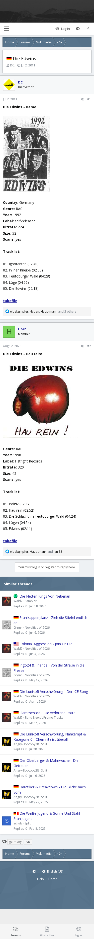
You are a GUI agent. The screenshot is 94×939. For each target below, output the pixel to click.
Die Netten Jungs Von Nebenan (45, 596)
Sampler (31, 601)
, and (36, 551)
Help (40, 879)
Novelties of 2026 (37, 627)
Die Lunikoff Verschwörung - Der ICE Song (54, 691)
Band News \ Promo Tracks (44, 717)
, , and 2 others (43, 311)
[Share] (82, 99)
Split (44, 744)
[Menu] (6, 29)
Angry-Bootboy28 (26, 744)
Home (52, 879)
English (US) (54, 871)
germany (15, 841)
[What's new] (88, 29)
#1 (89, 99)
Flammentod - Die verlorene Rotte (47, 712)
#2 (89, 346)
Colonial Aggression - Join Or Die (46, 643)
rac (28, 841)
